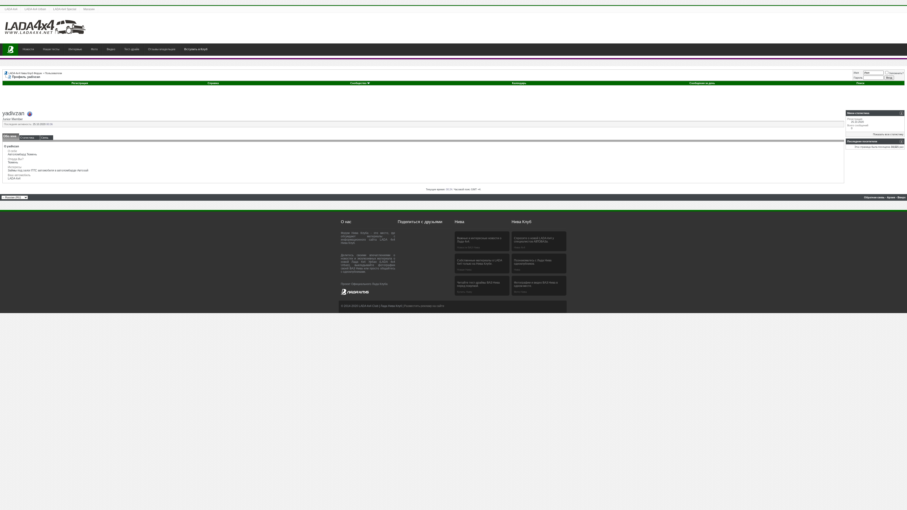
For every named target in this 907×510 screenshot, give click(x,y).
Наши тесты (51, 49)
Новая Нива (464, 269)
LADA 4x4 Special (64, 9)
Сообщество (358, 83)
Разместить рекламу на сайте (424, 306)
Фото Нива (520, 291)
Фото (94, 49)
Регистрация (80, 83)
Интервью (75, 49)
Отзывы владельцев (161, 49)
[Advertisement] (453, 99)
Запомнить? (896, 73)
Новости (28, 49)
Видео (111, 49)
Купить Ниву (464, 291)
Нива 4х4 (519, 247)
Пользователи (53, 73)
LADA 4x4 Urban (35, 9)
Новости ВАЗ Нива (468, 247)
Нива (517, 269)
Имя (856, 72)
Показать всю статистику (888, 134)
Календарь (519, 83)
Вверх (902, 197)
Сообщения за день (702, 83)
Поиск (860, 83)
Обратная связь (874, 197)
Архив (891, 197)
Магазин (89, 9)
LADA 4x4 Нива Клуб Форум (25, 73)
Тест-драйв (131, 49)
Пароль (858, 77)
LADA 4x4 (11, 9)
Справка (213, 83)
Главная (10, 49)
